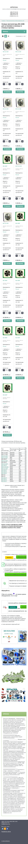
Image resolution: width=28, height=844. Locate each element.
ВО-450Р (18, 280)
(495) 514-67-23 (14, 14)
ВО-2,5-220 (5, 109)
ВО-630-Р (4, 481)
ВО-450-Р (4, 473)
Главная (4, 20)
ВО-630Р (5, 395)
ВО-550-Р (4, 479)
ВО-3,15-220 (19, 166)
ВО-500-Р (4, 478)
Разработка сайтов (6, 831)
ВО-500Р (5, 337)
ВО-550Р (18, 337)
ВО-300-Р (4, 465)
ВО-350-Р (4, 470)
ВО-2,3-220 (18, 51)
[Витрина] (5, 36)
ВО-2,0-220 (5, 51)
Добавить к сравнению (6, 64)
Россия (4, 60)
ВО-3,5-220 (5, 223)
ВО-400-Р (4, 471)
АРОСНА (14, 7)
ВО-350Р (18, 223)
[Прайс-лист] (8, 36)
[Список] (2, 36)
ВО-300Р (5, 166)
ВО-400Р (5, 280)
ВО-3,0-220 (18, 109)
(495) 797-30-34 (14, 12)
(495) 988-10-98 (14, 13)
